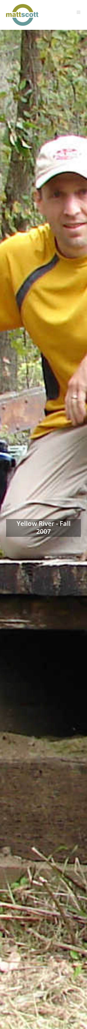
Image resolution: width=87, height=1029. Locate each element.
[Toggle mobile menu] (79, 12)
